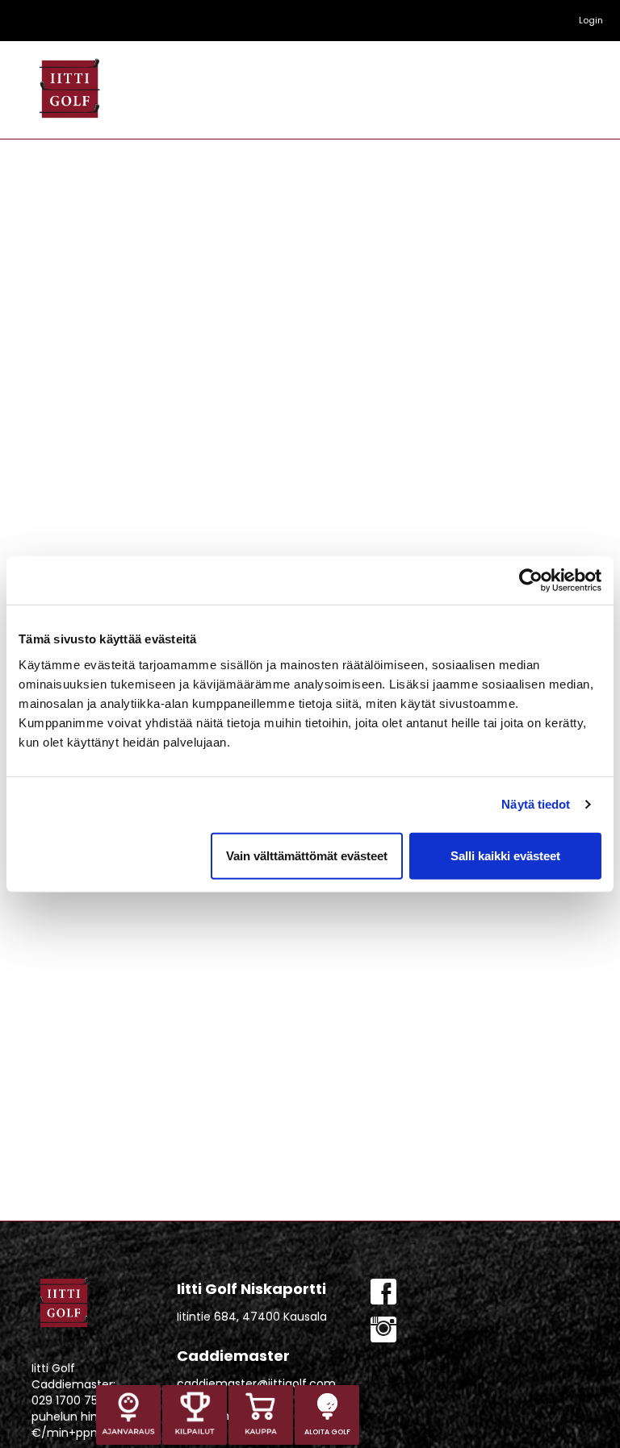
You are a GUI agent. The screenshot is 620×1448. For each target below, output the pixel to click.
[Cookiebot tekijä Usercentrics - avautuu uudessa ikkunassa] (530, 580)
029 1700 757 (68, 1400)
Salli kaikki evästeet (505, 855)
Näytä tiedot (535, 804)
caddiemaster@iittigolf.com (256, 1383)
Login (591, 20)
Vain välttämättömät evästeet (307, 855)
